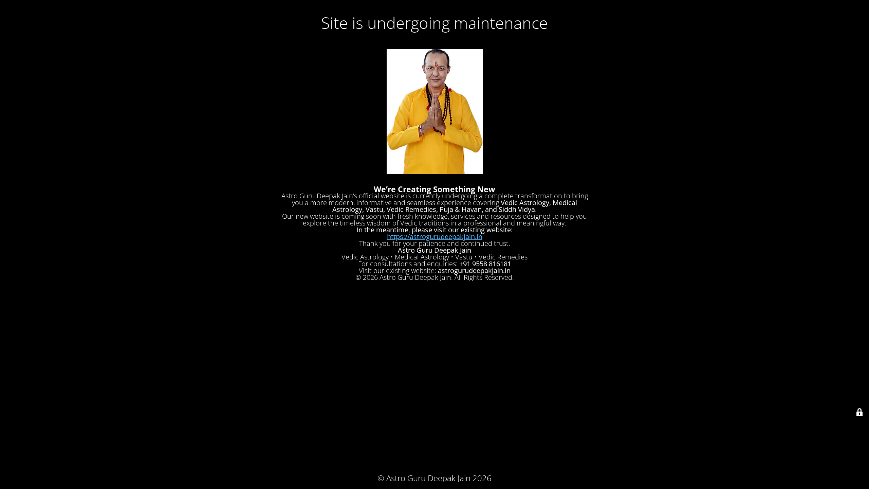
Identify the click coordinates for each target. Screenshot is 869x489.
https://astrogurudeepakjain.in (434, 236)
